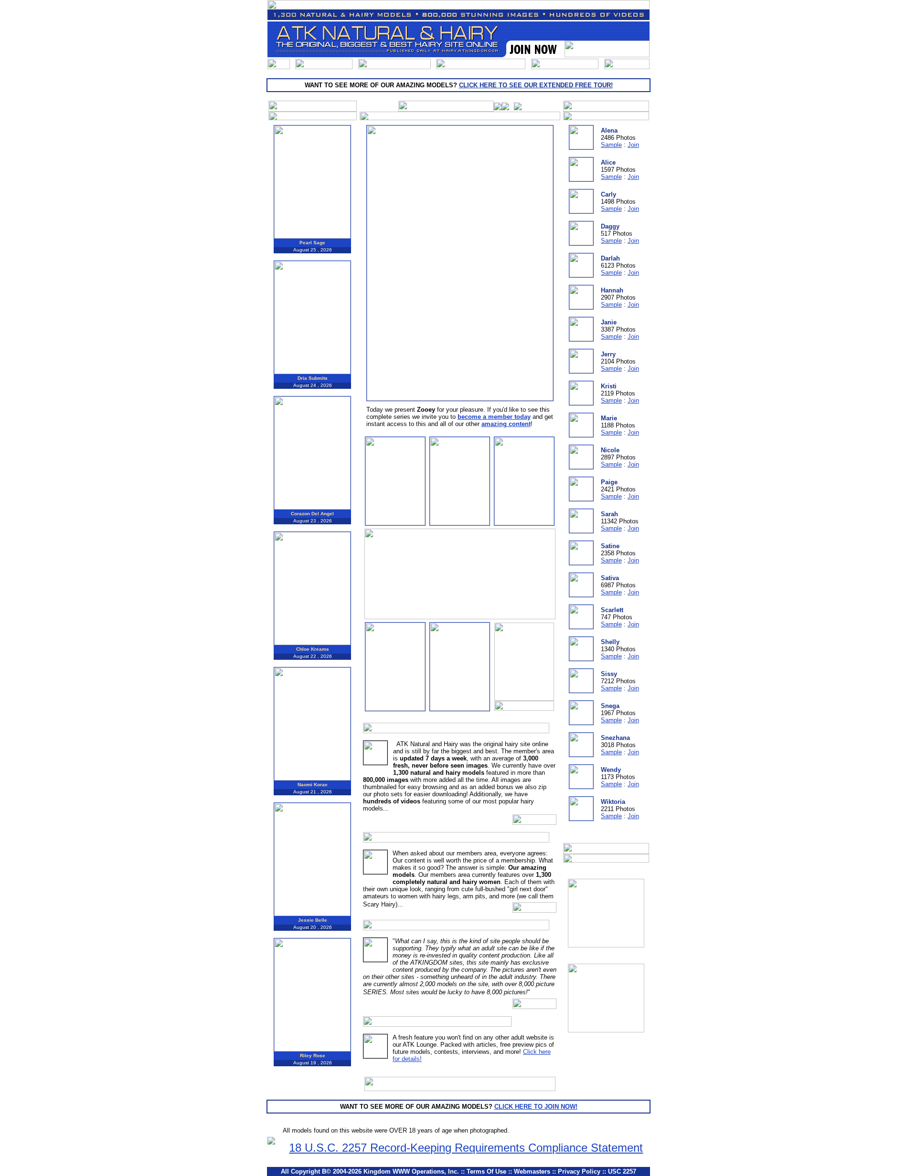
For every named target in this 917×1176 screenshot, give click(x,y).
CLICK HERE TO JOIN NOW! (535, 1106)
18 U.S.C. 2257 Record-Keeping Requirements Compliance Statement (466, 1147)
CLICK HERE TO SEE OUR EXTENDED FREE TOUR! (536, 85)
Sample (611, 144)
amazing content (506, 423)
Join (633, 144)
